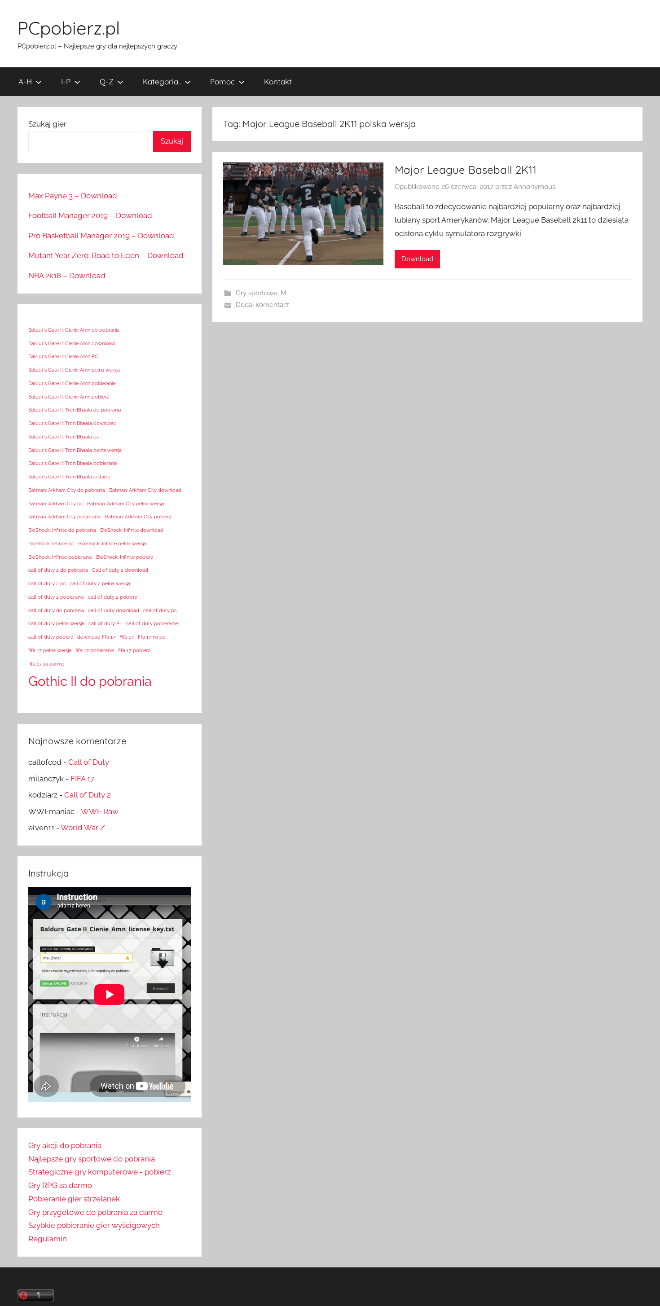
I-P (65, 81)
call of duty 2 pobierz (112, 597)
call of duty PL (105, 623)
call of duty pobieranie (152, 623)
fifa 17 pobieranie (94, 650)
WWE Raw (100, 811)
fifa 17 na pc (151, 637)
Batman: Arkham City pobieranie (64, 516)
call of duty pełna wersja (56, 623)
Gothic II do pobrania (90, 681)
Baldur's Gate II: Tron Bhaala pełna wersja (75, 450)
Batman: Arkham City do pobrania (66, 490)
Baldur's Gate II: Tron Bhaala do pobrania (74, 409)
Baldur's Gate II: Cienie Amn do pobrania (73, 330)
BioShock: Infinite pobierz (124, 557)
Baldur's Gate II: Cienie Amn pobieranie (71, 383)
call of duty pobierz (50, 637)
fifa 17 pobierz (134, 650)
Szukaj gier (47, 123)
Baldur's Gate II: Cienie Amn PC (63, 356)
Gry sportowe (256, 293)
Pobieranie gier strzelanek (74, 1198)
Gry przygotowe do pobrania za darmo (95, 1212)
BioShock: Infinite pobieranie (60, 557)
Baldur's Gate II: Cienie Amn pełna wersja (74, 370)
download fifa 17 (96, 637)
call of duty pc (160, 610)
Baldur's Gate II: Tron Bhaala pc (63, 436)
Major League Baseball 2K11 (466, 169)
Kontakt (278, 81)
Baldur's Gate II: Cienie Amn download (71, 343)
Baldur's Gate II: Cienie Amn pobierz (68, 396)
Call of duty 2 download (120, 570)
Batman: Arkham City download (145, 490)
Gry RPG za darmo (60, 1185)
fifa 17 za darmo (46, 663)
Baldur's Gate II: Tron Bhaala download (72, 423)
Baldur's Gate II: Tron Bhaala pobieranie (72, 463)
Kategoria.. (162, 81)
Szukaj (172, 140)
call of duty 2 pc (47, 583)
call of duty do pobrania (56, 610)
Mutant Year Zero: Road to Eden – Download (106, 255)
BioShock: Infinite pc (51, 543)
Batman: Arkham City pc (55, 503)
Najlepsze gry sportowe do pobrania (91, 1158)
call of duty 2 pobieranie (56, 597)
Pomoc (222, 81)
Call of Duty (88, 762)
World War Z (83, 827)
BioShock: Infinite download (131, 530)
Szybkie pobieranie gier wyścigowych (94, 1225)
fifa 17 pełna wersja (49, 650)
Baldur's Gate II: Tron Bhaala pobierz (69, 476)
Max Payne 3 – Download (72, 195)
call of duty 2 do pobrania (58, 570)
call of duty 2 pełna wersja (100, 583)
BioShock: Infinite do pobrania (62, 530)
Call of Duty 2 (87, 794)
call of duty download (113, 610)
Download (417, 259)
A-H (25, 81)
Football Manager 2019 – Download (90, 215)
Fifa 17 (126, 637)
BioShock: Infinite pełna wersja (112, 543)
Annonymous (534, 187)
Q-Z (107, 81)
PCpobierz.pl (69, 28)
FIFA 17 (82, 778)
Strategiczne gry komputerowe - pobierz (99, 1171)
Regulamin (47, 1238)
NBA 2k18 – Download (67, 275)
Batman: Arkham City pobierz (138, 516)
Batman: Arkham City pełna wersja (125, 503)
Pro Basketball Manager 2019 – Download (101, 235)
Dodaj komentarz (262, 305)
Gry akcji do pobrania (64, 1145)
